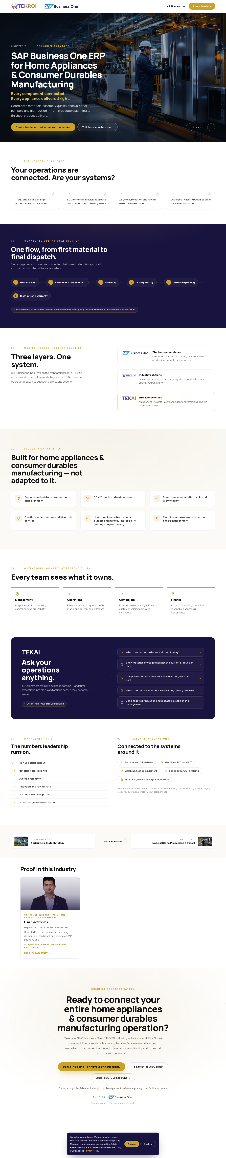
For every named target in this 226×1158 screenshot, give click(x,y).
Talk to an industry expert (97, 127)
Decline (148, 1143)
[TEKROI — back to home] (24, 6)
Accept (132, 1143)
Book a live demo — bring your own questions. (43, 127)
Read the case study (37, 952)
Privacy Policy (92, 1150)
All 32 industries (113, 841)
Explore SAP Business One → (113, 1077)
